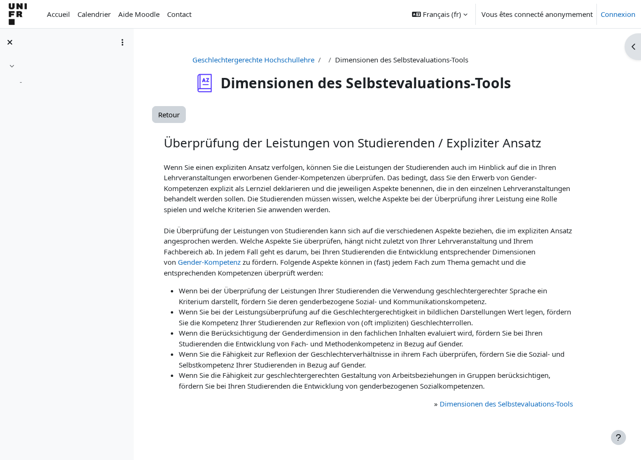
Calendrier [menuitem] (94, 14)
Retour (169, 114)
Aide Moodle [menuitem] (139, 14)
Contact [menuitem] (179, 14)
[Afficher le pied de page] (618, 437)
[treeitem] (66, 75)
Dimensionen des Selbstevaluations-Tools (506, 403)
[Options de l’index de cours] (122, 42)
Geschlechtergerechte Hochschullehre (253, 59)
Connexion (618, 14)
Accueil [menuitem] (58, 14)
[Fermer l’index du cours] (9, 42)
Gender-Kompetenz (209, 262)
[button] (439, 14)
